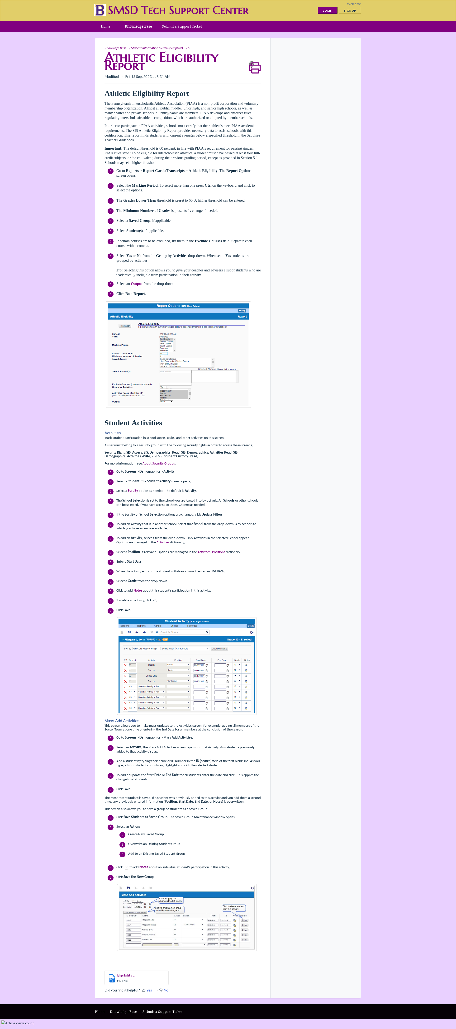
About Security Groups (158, 463)
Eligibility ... (126, 975)
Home (105, 26)
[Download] (219, 467)
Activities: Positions (211, 552)
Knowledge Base (138, 26)
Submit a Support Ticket (182, 26)
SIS (190, 48)
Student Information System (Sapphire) (157, 48)
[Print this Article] (255, 63)
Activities (163, 542)
